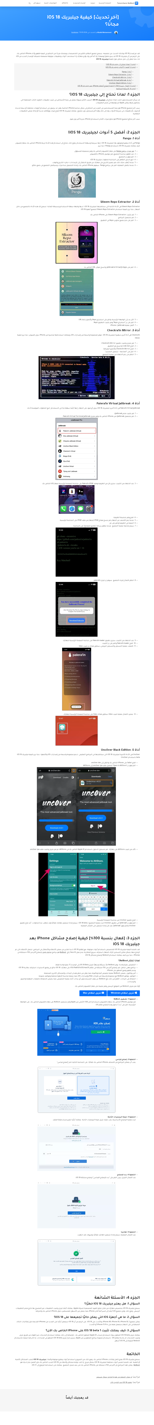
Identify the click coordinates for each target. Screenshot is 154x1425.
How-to (65, 3)
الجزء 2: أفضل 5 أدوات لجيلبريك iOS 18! (121, 67)
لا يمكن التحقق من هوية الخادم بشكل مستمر (114, 1377)
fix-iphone (74, 32)
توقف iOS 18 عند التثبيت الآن (121, 1383)
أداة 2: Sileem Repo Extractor (119, 75)
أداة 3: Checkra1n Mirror (121, 78)
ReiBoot (63, 952)
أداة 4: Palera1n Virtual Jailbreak (119, 80)
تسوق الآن (36, 3)
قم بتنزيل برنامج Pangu (125, 151)
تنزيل (93, 3)
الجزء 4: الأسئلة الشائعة (126, 89)
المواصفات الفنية (50, 3)
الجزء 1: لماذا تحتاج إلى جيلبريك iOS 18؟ (121, 65)
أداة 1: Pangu (126, 72)
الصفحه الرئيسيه (105, 3)
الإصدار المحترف (79, 3)
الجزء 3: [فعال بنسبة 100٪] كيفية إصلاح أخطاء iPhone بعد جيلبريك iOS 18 (107, 86)
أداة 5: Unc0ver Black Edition (120, 83)
